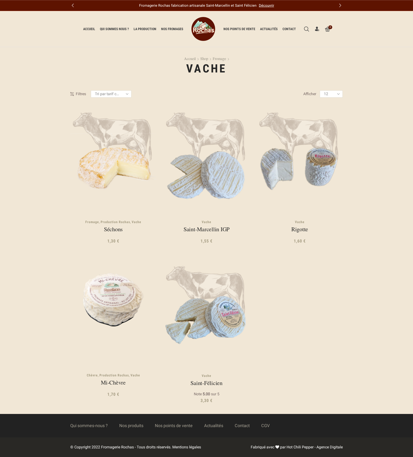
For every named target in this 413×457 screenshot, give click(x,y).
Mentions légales (186, 447)
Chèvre (92, 375)
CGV (265, 425)
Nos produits (131, 425)
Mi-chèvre (113, 382)
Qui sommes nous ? (114, 29)
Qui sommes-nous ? (89, 425)
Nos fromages (172, 29)
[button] (73, 5)
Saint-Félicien (206, 383)
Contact (289, 29)
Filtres (81, 94)
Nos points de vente (239, 29)
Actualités (269, 29)
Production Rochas (115, 222)
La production (145, 29)
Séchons (113, 229)
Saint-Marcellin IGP (206, 229)
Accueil (89, 29)
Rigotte (299, 229)
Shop (204, 58)
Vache (136, 222)
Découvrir (266, 5)
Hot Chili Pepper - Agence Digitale (315, 447)
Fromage (219, 58)
